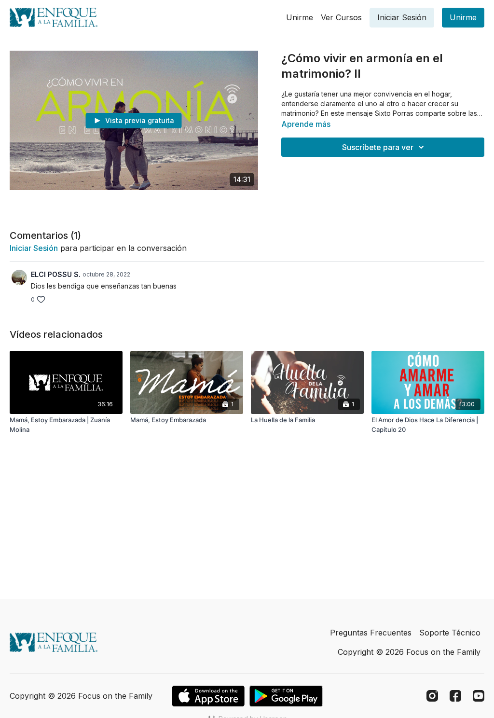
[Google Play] (286, 696)
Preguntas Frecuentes (371, 632)
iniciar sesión (34, 248)
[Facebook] (455, 696)
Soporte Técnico (449, 632)
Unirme (299, 17)
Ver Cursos (341, 17)
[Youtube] (478, 696)
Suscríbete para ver (377, 147)
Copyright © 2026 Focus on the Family (409, 652)
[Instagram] (432, 696)
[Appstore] (208, 696)
